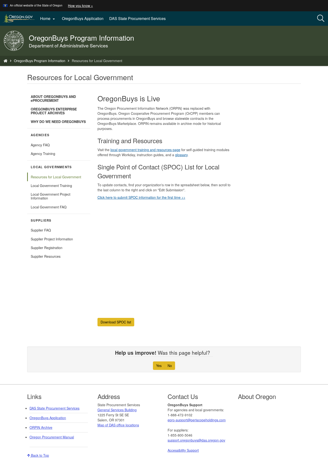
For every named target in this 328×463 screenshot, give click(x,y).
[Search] (321, 18)
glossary (181, 154)
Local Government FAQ (49, 207)
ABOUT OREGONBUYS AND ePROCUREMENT (53, 98)
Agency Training (43, 153)
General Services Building (117, 409)
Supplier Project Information (52, 239)
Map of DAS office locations (118, 425)
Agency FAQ (40, 144)
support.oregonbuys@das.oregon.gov (196, 440)
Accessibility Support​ (183, 450)
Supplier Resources (46, 256)
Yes (159, 365)
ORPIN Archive (41, 427)
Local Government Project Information (50, 196)
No (170, 365)
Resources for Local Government (56, 176)
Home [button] (48, 18)
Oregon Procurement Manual (52, 437)
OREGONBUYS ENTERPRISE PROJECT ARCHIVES (54, 111)
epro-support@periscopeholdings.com (197, 420)
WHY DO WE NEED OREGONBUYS (58, 121)
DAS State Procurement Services (137, 18)
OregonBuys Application (82, 18)
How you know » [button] (80, 5)
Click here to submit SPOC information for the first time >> (141, 197)
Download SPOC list (116, 322)
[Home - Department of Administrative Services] (5, 60)
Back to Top (39, 455)
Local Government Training (51, 185)
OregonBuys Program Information (39, 60)
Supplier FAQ (41, 230)
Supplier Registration (46, 247)
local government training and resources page (145, 149)
